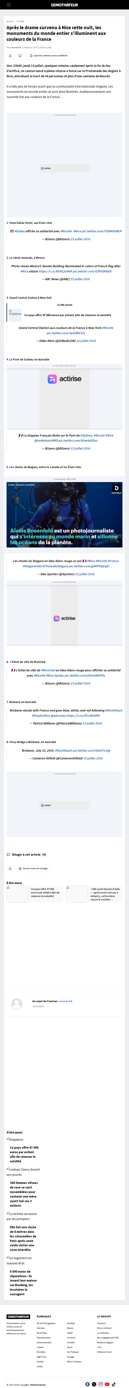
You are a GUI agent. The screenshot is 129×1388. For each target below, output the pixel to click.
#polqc (59, 675)
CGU (99, 1347)
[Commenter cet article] (20, 55)
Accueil (10, 21)
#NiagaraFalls (32, 566)
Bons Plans (42, 1333)
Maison (70, 1328)
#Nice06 (66, 231)
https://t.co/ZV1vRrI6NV (83, 715)
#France (113, 561)
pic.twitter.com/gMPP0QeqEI (89, 566)
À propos (101, 1323)
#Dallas (20, 231)
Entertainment (43, 1337)
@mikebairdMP (46, 440)
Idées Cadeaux (74, 1361)
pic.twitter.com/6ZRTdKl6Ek (92, 271)
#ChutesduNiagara (55, 566)
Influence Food (104, 1352)
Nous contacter (104, 1328)
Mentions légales (105, 1342)
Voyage (70, 1356)
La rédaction (103, 1333)
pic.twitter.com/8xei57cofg (91, 750)
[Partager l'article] (10, 55)
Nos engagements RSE (108, 1337)
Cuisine (40, 1347)
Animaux (41, 1328)
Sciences (71, 1337)
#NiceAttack (113, 710)
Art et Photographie (46, 1323)
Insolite (40, 1361)
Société (71, 1342)
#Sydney (86, 435)
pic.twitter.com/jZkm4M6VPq (84, 675)
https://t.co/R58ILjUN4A (55, 271)
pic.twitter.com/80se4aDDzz (77, 440)
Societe (20, 21)
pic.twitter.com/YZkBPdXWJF (102, 231)
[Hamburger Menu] (8, 4)
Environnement (44, 1342)
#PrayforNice (41, 715)
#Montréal (48, 670)
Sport (69, 1347)
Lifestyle (71, 1323)
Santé (70, 1333)
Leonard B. (15, 47)
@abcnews (58, 715)
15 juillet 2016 (80, 239)
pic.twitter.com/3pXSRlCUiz (66, 333)
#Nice (77, 231)
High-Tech (41, 1356)
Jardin (40, 1366)
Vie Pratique (73, 1352)
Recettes (41, 1352)
